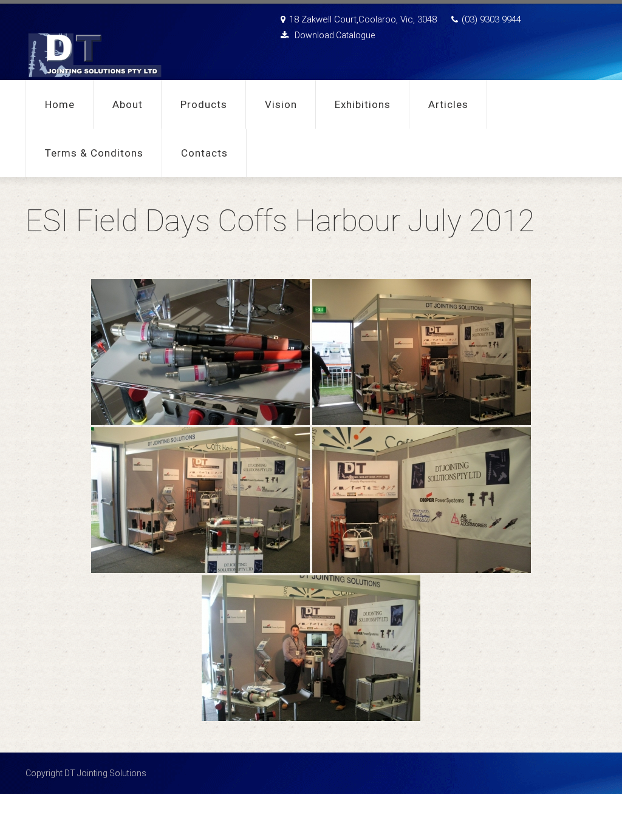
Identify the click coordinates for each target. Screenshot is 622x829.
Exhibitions (363, 104)
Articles (448, 104)
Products (203, 104)
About (127, 104)
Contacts (204, 153)
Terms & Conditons (94, 153)
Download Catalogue (335, 35)
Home (60, 104)
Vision (281, 104)
